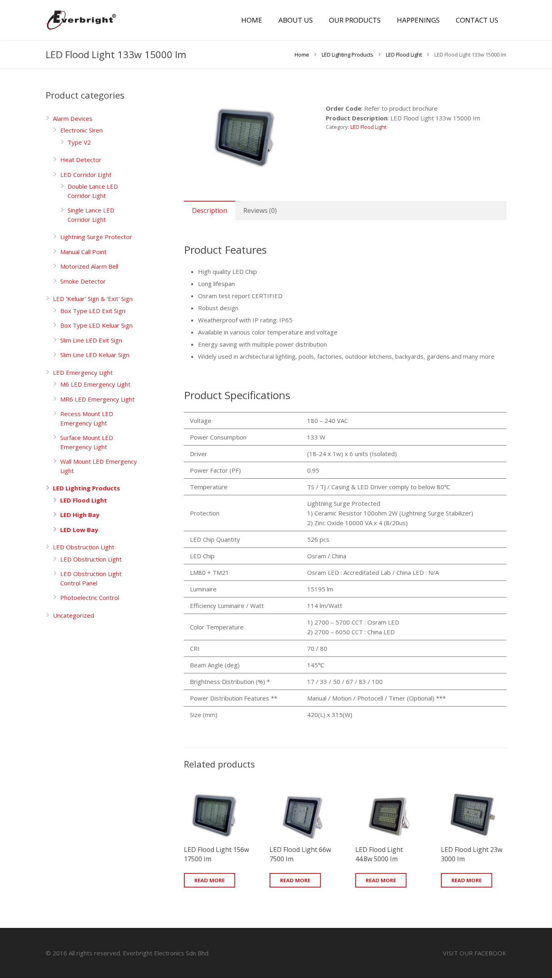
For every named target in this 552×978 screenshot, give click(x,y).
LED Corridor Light (86, 174)
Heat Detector (80, 160)
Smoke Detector (83, 281)
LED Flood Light (404, 54)
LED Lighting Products (347, 54)
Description (209, 210)
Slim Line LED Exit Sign (91, 340)
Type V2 (79, 142)
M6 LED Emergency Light (95, 384)
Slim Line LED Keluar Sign (94, 355)
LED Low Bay (79, 530)
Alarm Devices (73, 118)
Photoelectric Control (89, 597)
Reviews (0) (260, 210)
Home (302, 54)
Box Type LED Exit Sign (92, 311)
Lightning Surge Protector (96, 237)
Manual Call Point (83, 252)
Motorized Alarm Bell (89, 266)
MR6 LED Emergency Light (97, 399)
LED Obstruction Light (83, 547)
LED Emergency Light (83, 372)
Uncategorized (73, 615)
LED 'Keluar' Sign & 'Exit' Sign (93, 298)
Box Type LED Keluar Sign (96, 325)
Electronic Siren (81, 130)
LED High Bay (79, 515)
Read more (209, 880)
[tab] (209, 210)
